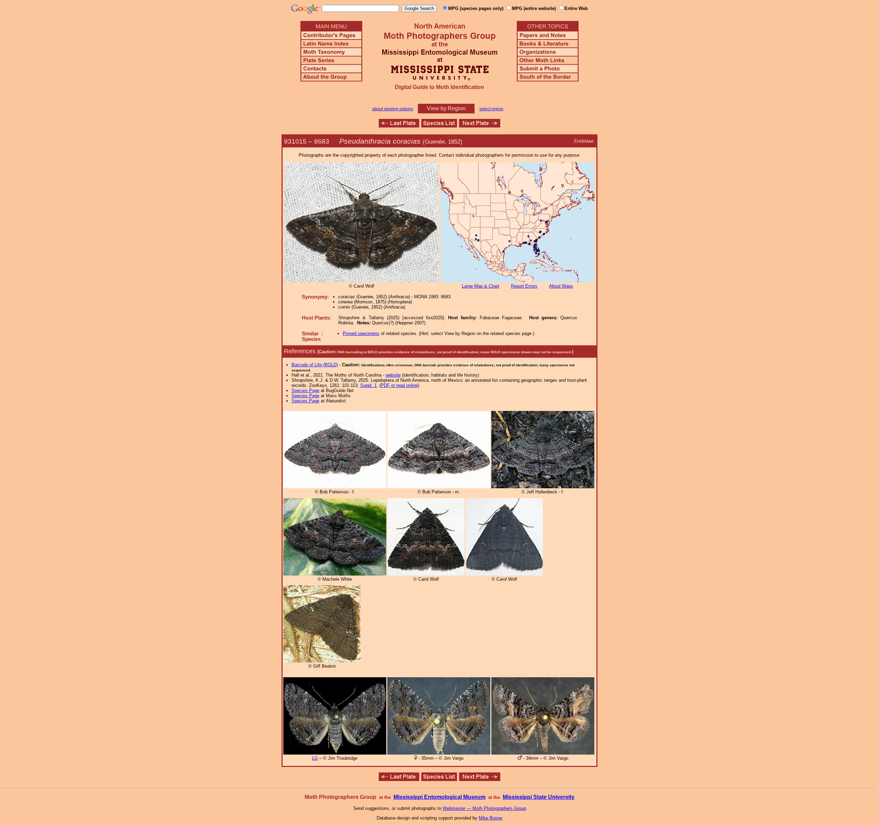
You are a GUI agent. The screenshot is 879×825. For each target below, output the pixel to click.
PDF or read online (399, 385)
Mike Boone (490, 818)
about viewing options (392, 109)
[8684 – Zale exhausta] (479, 126)
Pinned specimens (361, 333)
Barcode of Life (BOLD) (315, 364)
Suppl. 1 (368, 385)
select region (491, 109)
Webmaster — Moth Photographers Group (484, 808)
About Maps (561, 286)
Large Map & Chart (480, 286)
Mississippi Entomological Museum (439, 797)
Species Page (305, 390)
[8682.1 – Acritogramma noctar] (399, 126)
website (393, 375)
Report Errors (524, 286)
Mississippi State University (538, 797)
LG (315, 758)
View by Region (446, 108)
